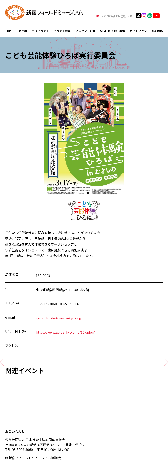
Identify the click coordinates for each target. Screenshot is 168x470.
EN (101, 16)
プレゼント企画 (85, 31)
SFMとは (21, 31)
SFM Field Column (112, 31)
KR (130, 16)
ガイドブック (138, 31)
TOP (8, 31)
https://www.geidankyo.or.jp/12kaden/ (65, 332)
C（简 (109, 16)
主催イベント (40, 31)
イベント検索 (62, 31)
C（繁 (121, 16)
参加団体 (157, 31)
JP (97, 16)
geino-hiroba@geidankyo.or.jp (59, 318)
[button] (2, 362)
